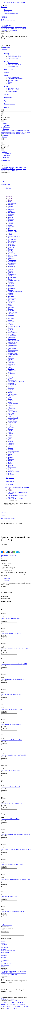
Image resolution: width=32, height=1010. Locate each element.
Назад (10, 198)
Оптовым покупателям (11, 13)
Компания (4, 944)
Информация (5, 952)
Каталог (3, 941)
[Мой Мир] (7, 552)
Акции (3, 943)
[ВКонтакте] (2, 552)
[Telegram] (19, 552)
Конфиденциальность (7, 999)
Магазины (4, 955)
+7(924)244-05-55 (13, 28)
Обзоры (3, 966)
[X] (9, 552)
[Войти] (1, 176)
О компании (8, 10)
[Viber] (12, 552)
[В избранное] (1, 546)
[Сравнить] (1, 548)
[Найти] (2, 121)
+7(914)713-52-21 (9, 30)
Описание (7, 578)
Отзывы (6, 11)
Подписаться (4, 931)
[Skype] (17, 552)
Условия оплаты (5, 960)
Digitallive (14, 1000)
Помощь (3, 957)
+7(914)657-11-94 (6, 25)
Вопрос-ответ (5, 965)
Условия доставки (6, 962)
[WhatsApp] (14, 552)
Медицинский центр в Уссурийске (14, 2)
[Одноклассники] (4, 552)
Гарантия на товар (6, 963)
